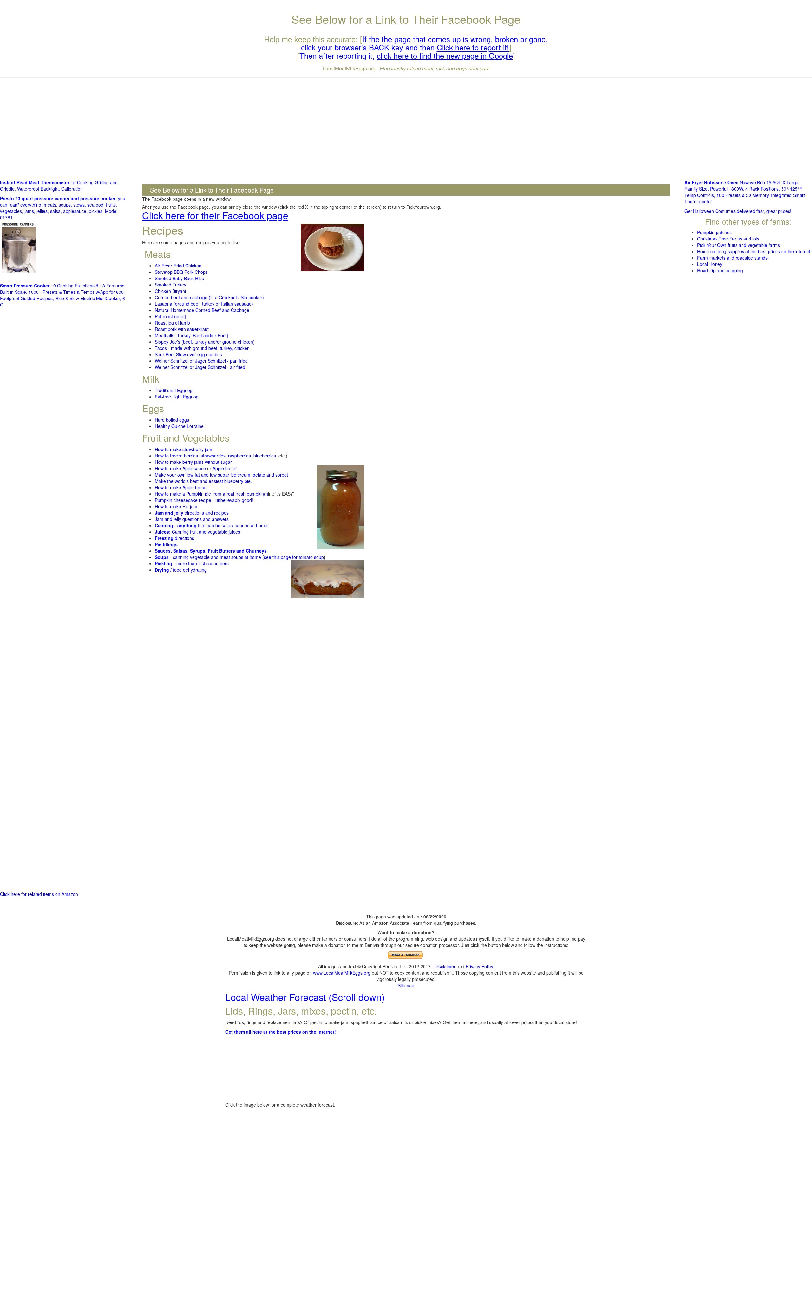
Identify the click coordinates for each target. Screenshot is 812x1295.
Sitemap (406, 985)
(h (266, 493)
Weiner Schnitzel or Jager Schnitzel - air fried (200, 367)
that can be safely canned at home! (212, 525)
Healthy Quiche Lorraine (179, 426)
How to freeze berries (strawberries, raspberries (203, 455)
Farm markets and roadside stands (732, 257)
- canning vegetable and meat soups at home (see (213, 557)
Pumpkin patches (714, 232)
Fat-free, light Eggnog (177, 396)
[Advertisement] (406, 128)
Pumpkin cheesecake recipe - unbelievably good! (204, 500)
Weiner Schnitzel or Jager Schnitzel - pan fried (201, 361)
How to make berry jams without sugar (193, 462)
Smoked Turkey (170, 284)
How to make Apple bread (181, 487)
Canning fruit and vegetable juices (197, 532)
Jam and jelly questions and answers (192, 519)
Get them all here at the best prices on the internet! (280, 1032)
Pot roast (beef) (170, 316)
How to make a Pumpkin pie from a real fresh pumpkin (209, 493)
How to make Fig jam (176, 506)
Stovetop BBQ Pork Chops (181, 272)
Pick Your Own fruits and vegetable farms (738, 245)
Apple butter (225, 468)
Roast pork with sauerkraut (182, 329)
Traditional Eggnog (174, 390)
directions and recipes (192, 512)
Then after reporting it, (406, 55)
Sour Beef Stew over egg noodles (188, 354)
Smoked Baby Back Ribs (179, 278)
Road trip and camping (720, 270)
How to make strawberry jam (183, 449)
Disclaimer (445, 966)
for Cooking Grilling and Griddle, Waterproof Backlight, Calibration (59, 185)
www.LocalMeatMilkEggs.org (341, 973)
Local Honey (709, 264)
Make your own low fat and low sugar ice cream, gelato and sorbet (221, 474)
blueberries (264, 455)
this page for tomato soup (298, 557)
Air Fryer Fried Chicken (178, 265)
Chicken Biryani (170, 291)
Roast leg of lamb (172, 322)
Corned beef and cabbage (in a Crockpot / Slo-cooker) (209, 297)
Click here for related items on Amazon (39, 894)
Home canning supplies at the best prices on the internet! (754, 251)
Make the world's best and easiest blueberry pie (203, 481)
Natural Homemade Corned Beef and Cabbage (202, 310)
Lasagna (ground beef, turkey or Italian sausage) (204, 303)
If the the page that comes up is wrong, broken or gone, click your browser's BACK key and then (424, 43)
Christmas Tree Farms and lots (728, 238)
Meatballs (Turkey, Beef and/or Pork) (191, 335)
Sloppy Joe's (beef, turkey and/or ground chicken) (205, 342)
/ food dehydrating (181, 570)
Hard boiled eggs (172, 420)
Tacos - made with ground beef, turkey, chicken (202, 348)
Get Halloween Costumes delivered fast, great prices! (737, 211)
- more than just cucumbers (192, 563)
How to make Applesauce (180, 468)
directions (174, 538)
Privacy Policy (479, 966)
